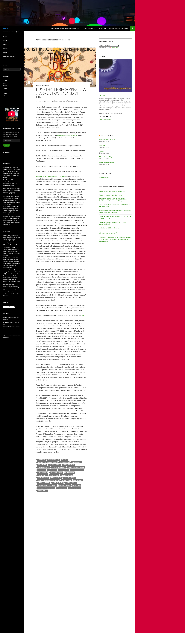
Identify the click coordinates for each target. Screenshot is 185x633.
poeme (5, 40)
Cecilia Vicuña (64, 462)
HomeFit (5, 326)
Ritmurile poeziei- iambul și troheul (110, 195)
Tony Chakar (62, 488)
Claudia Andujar (54, 464)
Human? (101, 151)
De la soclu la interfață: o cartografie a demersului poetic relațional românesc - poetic (12, 272)
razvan (102, 95)
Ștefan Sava (77, 485)
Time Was (102, 145)
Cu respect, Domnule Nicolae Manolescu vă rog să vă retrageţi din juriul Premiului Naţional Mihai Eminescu (115, 239)
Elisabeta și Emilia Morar (76, 467)
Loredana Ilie (69, 472)
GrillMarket (6, 317)
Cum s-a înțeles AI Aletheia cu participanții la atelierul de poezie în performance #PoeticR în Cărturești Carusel (11, 241)
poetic (6, 28)
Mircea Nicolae (56, 477)
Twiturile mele (103, 177)
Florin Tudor (63, 470)
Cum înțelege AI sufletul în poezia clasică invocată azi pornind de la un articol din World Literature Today (11, 263)
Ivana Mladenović (56, 472)
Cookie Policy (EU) (9, 57)
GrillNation (6, 322)
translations (102, 28)
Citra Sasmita (42, 464)
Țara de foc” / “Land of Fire (46, 488)
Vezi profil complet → (106, 119)
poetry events (107, 135)
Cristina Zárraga (43, 467)
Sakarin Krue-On (71, 483)
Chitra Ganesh (76, 462)
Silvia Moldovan (64, 485)
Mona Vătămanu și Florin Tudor (48, 480)
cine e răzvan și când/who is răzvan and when (65, 28)
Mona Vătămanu (69, 477)
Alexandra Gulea (53, 459)
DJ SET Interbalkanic (58, 467)
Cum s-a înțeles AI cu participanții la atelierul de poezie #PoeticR (10, 286)
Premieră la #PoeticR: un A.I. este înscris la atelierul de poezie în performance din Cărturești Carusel (11, 291)
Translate (114, 47)
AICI (83, 315)
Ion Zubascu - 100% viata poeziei (110, 228)
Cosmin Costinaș (68, 464)
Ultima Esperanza (74, 488)
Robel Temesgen (58, 483)
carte (5, 44)
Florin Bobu (42, 470)
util (47, 85)
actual (38, 85)
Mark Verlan (54, 475)
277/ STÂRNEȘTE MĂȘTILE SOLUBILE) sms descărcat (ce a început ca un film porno (113, 200)
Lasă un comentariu (72, 101)
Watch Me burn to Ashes (107, 163)
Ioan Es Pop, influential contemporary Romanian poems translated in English (115, 211)
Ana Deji (64, 459)
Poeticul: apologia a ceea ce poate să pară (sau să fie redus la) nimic (11, 253)
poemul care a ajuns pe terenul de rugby (112, 191)
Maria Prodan (42, 475)
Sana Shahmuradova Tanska (47, 485)
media (44, 85)
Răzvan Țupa (57, 101)
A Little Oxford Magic (106, 157)
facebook (6, 152)
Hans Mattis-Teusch (77, 470)
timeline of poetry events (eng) (118, 28)
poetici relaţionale (89, 28)
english (5, 48)
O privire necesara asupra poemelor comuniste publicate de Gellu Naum (114, 233)
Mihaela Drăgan (43, 477)
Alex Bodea (41, 459)
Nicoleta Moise (66, 480)
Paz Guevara (78, 480)
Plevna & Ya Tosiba (44, 483)
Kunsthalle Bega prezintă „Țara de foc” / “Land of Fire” (61, 93)
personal (5, 91)
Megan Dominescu (67, 475)
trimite (7, 145)
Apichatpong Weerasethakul (47, 462)
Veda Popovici (42, 490)
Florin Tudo (52, 470)
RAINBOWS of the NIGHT (107, 139)
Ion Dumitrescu (43, 472)
